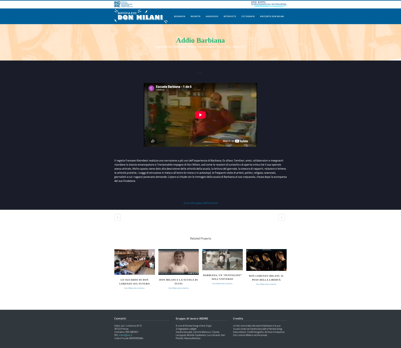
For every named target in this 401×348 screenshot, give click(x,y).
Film (199, 73)
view (134, 261)
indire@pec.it (125, 335)
